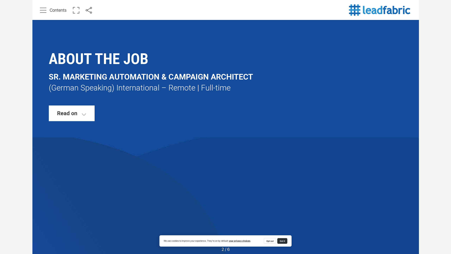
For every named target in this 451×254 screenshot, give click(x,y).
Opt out (270, 241)
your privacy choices (239, 241)
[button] (53, 10)
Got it (282, 241)
